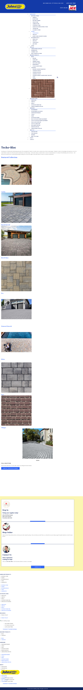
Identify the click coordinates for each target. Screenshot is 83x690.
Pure (2, 394)
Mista (3, 359)
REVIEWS (3, 678)
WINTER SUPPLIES (5, 650)
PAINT (2, 647)
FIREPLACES (3, 595)
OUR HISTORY (4, 666)
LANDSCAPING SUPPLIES (6, 651)
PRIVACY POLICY (4, 615)
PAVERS (2, 577)
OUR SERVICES (4, 668)
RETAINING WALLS (5, 579)
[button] (33, 14)
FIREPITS (3, 597)
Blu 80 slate (5, 258)
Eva (2, 293)
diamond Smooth (6, 326)
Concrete (3, 635)
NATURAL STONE (4, 576)
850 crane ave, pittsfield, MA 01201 (53, 3)
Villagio (3, 427)
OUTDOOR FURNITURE (5, 600)
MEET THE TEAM (4, 679)
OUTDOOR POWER (5, 648)
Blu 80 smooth (5, 225)
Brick (2, 633)
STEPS (2, 580)
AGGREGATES (4, 582)
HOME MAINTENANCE (5, 644)
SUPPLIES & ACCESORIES (6, 601)
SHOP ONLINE (64, 7)
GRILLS (2, 598)
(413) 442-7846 (71, 3)
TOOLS (2, 645)
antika (3, 192)
